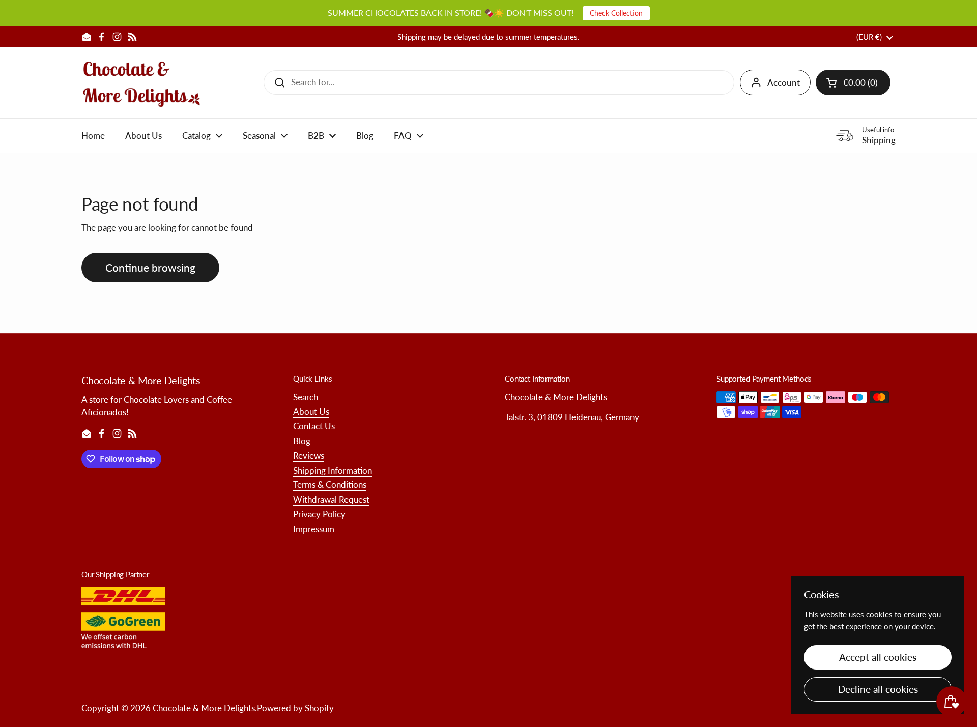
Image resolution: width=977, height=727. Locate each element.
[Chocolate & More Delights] (141, 82)
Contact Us (314, 426)
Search (305, 397)
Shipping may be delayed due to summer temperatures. (488, 37)
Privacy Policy (319, 514)
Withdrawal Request (331, 499)
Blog (301, 440)
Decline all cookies (878, 689)
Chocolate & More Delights (204, 708)
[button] (853, 82)
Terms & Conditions (329, 484)
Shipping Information (332, 470)
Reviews (308, 455)
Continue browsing (150, 267)
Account (783, 82)
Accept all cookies (877, 657)
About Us (311, 411)
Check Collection (616, 13)
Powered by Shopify (295, 708)
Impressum (313, 529)
